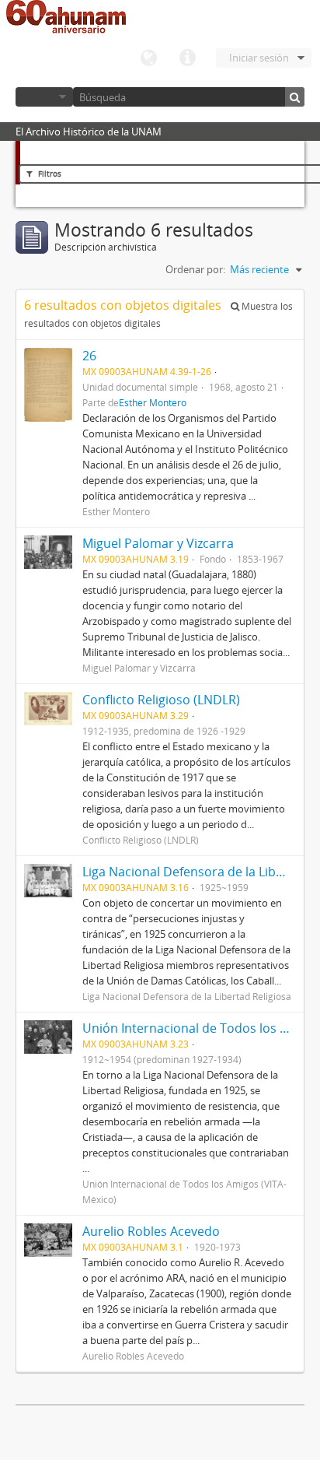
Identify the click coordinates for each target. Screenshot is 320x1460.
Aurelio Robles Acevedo (151, 1231)
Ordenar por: (195, 269)
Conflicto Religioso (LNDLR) (161, 699)
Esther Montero (152, 402)
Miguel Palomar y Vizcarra (158, 543)
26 (89, 355)
